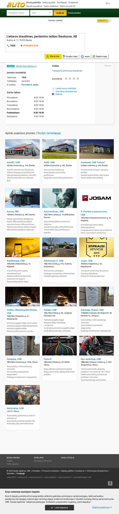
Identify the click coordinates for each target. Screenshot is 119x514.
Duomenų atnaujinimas (66, 91)
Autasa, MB (13, 211)
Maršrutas (48, 461)
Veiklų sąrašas (48, 2)
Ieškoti (60, 13)
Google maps (72, 56)
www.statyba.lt (50, 477)
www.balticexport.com (82, 477)
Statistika (10, 474)
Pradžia (10, 461)
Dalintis (59, 94)
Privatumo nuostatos (50, 471)
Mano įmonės (67, 6)
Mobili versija (67, 458)
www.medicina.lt (65, 477)
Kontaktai (36, 471)
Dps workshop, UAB (91, 359)
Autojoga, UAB (14, 359)
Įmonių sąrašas (56, 20)
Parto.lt (47, 359)
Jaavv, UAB (86, 260)
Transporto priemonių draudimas (67, 71)
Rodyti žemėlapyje (49, 133)
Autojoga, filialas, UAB (92, 310)
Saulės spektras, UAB (21, 471)
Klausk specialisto (34, 6)
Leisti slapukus (61, 507)
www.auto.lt (22, 477)
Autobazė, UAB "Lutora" (93, 162)
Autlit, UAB (49, 162)
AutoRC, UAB (13, 162)
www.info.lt (11, 477)
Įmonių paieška (33, 2)
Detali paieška (74, 13)
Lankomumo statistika (66, 88)
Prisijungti (20, 474)
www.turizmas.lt (35, 477)
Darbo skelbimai (51, 6)
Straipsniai (73, 2)
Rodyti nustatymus (101, 507)
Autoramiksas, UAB (54, 211)
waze (87, 56)
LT (107, 3)
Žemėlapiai (62, 2)
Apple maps (101, 56)
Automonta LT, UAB (53, 260)
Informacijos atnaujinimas (97, 471)
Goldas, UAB (50, 310)
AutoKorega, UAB (16, 260)
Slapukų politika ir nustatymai (72, 471)
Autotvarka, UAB (15, 408)
